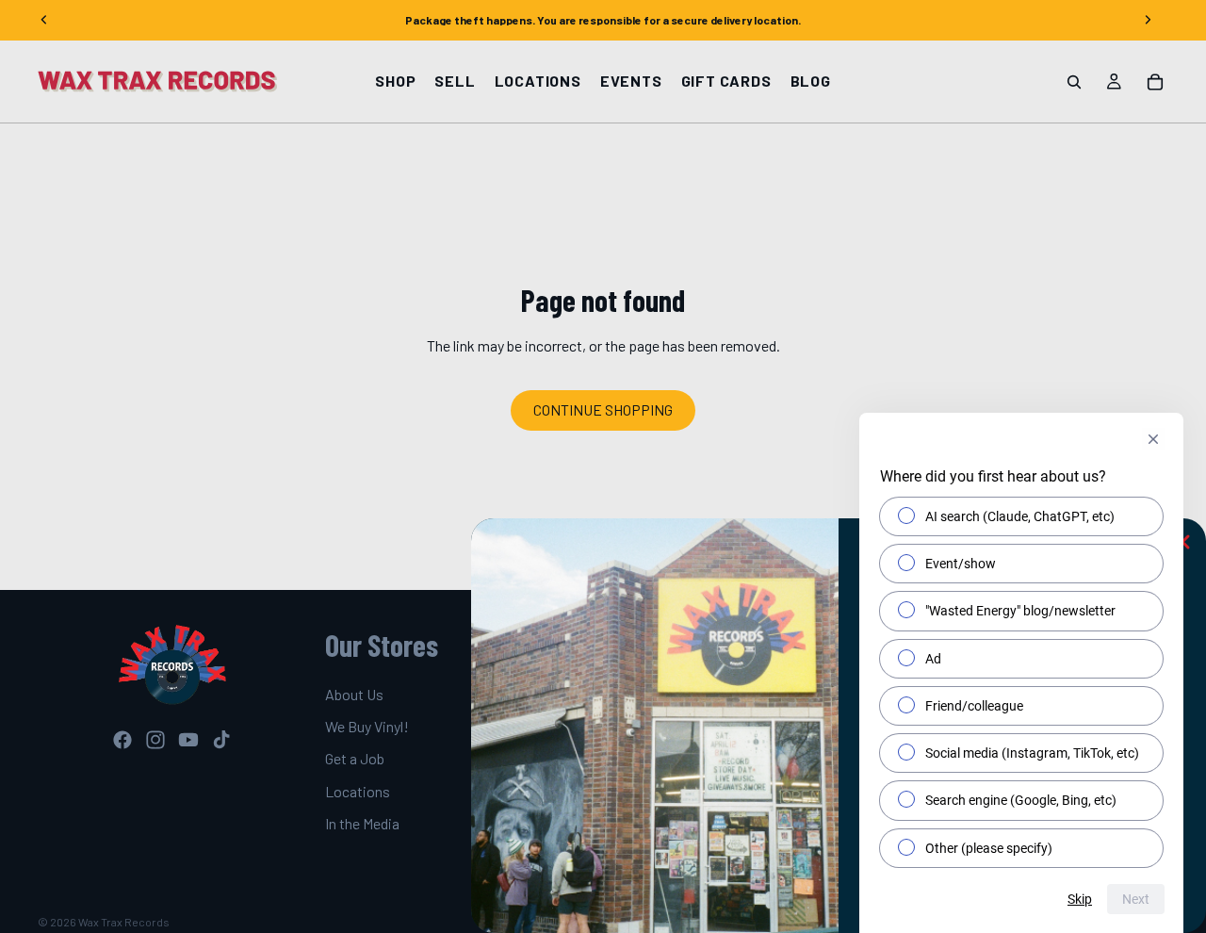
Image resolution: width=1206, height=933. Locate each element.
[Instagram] (155, 739)
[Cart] (1155, 82)
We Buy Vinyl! (367, 726)
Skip (1079, 899)
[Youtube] (188, 739)
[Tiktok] (221, 739)
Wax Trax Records (124, 921)
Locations (357, 791)
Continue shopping (603, 409)
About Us (354, 694)
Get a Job (354, 759)
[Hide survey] (1153, 439)
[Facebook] (122, 739)
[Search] (1074, 82)
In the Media (362, 824)
